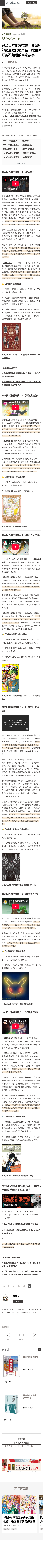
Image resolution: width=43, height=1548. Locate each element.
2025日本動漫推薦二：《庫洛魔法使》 (18, 145)
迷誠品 (16, 1296)
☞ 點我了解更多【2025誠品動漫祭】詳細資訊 (20, 1224)
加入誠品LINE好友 (21, 1443)
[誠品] (13, 2)
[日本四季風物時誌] (12, 1366)
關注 (17, 1301)
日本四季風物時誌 (30, 1357)
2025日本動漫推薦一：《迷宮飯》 (16, 141)
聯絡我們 (21, 1439)
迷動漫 (14, 1529)
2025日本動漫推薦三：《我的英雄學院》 (19, 149)
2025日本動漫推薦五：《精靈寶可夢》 (18, 157)
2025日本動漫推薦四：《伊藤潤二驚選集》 (20, 153)
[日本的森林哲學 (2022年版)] (12, 1404)
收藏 (7, 38)
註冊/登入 (32, 3)
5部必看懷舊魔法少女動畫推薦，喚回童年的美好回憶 (19, 1519)
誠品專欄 (4, 1327)
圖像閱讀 (6, 1529)
